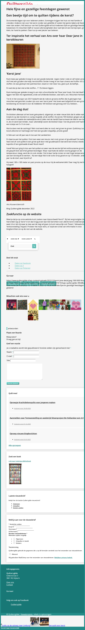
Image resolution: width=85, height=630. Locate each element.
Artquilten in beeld (22, 541)
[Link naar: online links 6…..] (54, 305)
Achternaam (13, 531)
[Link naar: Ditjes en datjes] (11, 305)
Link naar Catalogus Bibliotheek (20, 461)
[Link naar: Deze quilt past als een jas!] (44, 305)
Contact (9, 585)
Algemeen (16, 504)
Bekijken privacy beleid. (63, 557)
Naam (10, 352)
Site (8, 360)
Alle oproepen (15, 445)
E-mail (10, 356)
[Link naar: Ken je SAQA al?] (22, 305)
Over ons (10, 582)
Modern (18, 543)
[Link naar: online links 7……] (33, 315)
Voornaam (12, 529)
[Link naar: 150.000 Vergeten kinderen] (33, 305)
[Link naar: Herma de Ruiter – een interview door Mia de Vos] (65, 305)
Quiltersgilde (16, 604)
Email (11, 527)
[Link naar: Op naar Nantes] (76, 305)
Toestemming (13, 547)
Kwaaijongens (27, 614)
